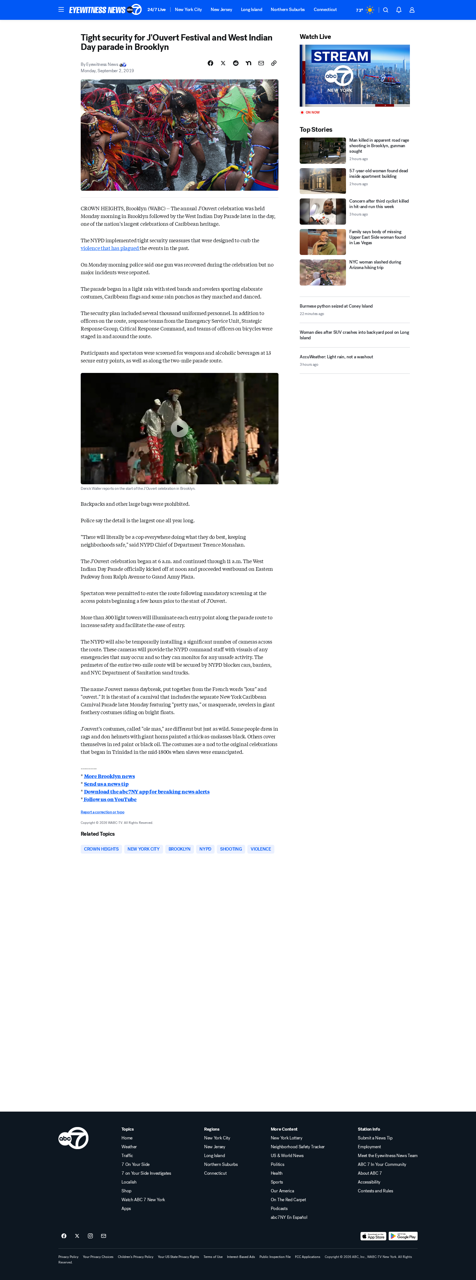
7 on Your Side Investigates (146, 1173)
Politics (277, 1164)
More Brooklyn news (109, 775)
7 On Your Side (135, 1164)
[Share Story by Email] (261, 63)
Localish (128, 1182)
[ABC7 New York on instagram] (90, 1236)
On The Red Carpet (288, 1200)
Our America (282, 1191)
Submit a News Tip (375, 1138)
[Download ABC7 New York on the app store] (373, 1236)
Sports (277, 1182)
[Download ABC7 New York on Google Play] (403, 1236)
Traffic (127, 1155)
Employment (369, 1147)
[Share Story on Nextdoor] (248, 63)
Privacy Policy (68, 1257)
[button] (61, 9)
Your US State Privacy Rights (178, 1257)
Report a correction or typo (102, 812)
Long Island (251, 9)
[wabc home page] (73, 1138)
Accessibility (369, 1182)
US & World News (287, 1155)
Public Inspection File (275, 1257)
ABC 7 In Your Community (382, 1164)
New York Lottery (286, 1138)
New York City (188, 9)
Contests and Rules (375, 1191)
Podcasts (279, 1208)
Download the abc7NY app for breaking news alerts (147, 791)
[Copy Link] (273, 63)
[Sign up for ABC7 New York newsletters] (103, 1236)
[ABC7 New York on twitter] (77, 1236)
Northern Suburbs (288, 9)
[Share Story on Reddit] (235, 63)
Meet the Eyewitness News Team (388, 1155)
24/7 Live (156, 9)
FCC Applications (307, 1257)
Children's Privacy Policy (135, 1257)
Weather (129, 1147)
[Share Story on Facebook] (210, 63)
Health (277, 1173)
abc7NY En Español (289, 1217)
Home (126, 1138)
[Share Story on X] (223, 63)
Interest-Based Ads (241, 1257)
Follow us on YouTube (110, 799)
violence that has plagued (110, 247)
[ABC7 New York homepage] (105, 10)
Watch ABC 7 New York (143, 1200)
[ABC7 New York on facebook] (63, 1236)
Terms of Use (213, 1257)
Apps (126, 1208)
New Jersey (221, 9)
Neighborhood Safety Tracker (298, 1147)
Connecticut (325, 9)
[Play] (355, 76)
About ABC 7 (370, 1173)
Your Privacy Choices (98, 1257)
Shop (126, 1191)
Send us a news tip (106, 783)
